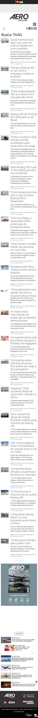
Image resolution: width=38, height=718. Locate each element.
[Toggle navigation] (4, 28)
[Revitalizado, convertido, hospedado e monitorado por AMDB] (36, 715)
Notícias (12, 62)
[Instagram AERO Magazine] (35, 28)
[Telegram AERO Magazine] (32, 28)
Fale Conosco (28, 709)
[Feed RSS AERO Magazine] (27, 28)
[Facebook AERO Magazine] (29, 28)
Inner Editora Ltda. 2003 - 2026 (12, 709)
